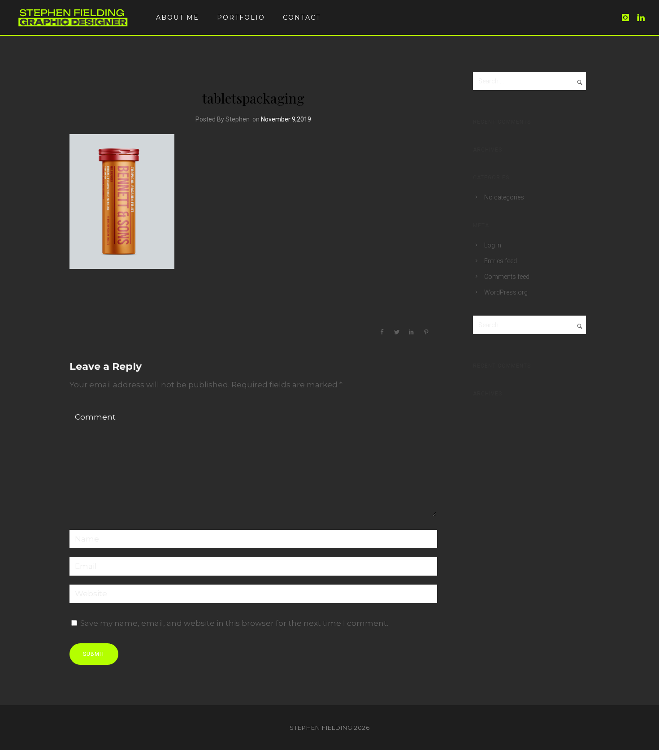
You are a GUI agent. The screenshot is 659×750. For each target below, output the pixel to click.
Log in (492, 245)
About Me (177, 17)
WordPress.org (506, 292)
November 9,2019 (286, 119)
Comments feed (506, 276)
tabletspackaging (253, 98)
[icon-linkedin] (641, 18)
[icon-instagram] (628, 18)
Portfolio (241, 17)
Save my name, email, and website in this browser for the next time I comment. (234, 623)
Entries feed (500, 260)
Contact (302, 17)
